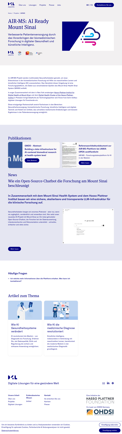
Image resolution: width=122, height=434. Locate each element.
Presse (51, 5)
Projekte (42, 5)
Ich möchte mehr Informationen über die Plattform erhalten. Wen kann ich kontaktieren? (40, 279)
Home (10, 13)
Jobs (59, 5)
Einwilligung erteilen (110, 430)
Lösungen (32, 5)
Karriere (47, 401)
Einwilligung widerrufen (110, 425)
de (87, 5)
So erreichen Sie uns (52, 399)
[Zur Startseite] (11, 5)
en (92, 5)
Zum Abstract (32, 160)
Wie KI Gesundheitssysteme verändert (23, 328)
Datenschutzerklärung (10, 430)
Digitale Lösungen (15, 404)
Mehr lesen (85, 163)
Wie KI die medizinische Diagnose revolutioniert (61, 328)
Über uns (22, 5)
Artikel (28, 401)
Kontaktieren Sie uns (104, 5)
